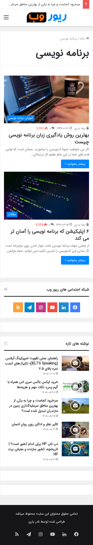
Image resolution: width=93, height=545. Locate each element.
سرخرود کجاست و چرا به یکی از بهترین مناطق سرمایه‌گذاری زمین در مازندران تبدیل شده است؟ (33, 406)
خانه (83, 38)
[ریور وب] (46, 17)
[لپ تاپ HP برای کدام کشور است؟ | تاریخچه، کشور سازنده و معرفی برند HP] (75, 448)
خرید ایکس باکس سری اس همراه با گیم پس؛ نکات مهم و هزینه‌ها (33, 384)
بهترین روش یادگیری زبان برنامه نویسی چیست (49, 138)
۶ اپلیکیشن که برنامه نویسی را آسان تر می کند (50, 235)
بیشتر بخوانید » (75, 164)
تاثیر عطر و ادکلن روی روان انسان (35, 424)
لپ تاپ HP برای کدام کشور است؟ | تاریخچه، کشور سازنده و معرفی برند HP (33, 449)
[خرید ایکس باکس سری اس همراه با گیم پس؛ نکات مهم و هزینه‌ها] (75, 386)
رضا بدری (79, 128)
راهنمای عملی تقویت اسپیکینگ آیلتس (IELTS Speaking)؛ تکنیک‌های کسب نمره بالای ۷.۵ (31, 363)
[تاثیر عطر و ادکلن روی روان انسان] (75, 430)
